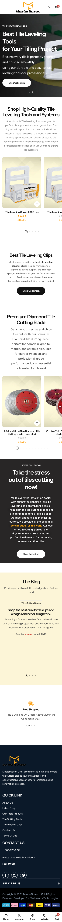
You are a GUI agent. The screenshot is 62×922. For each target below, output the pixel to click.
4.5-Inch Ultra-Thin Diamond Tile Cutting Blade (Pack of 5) (22, 432)
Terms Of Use (9, 835)
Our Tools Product (12, 813)
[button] (29, 92)
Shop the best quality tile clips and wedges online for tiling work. (31, 612)
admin (28, 634)
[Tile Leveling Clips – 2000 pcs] (21, 182)
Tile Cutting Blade (12, 819)
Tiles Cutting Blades (31, 603)
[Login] (49, 7)
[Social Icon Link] (5, 875)
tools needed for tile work (25, 525)
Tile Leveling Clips (12, 824)
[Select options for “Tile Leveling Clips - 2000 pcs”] (37, 204)
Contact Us (8, 830)
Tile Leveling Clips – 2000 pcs (21, 212)
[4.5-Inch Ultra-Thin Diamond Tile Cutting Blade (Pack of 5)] (21, 401)
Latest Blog (8, 808)
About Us (7, 802)
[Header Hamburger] (5, 7)
